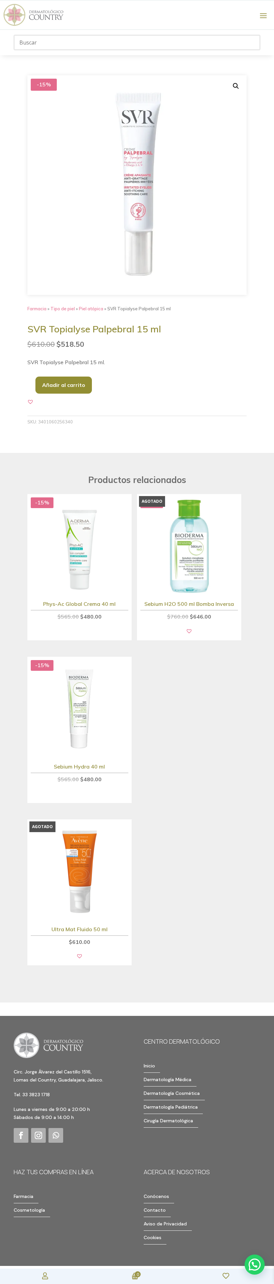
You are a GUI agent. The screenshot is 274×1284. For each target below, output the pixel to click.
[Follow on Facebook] (21, 1135)
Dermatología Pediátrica (171, 1107)
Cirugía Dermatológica (168, 1121)
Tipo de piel (62, 308)
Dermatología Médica (167, 1079)
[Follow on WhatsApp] (55, 1135)
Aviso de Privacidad (165, 1224)
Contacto (155, 1210)
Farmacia (36, 308)
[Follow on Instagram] (38, 1135)
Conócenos (156, 1196)
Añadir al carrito (63, 385)
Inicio (149, 1066)
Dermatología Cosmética (172, 1093)
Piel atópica (91, 308)
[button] (236, 86)
